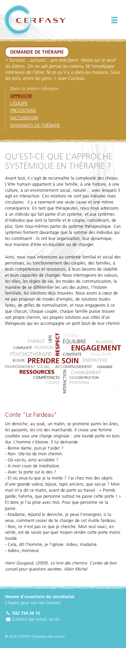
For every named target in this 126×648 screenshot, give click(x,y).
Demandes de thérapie (35, 125)
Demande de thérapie (37, 52)
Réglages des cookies (49, 636)
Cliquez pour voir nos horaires (33, 602)
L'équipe (19, 103)
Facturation (24, 117)
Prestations (23, 110)
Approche (21, 95)
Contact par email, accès (35, 619)
